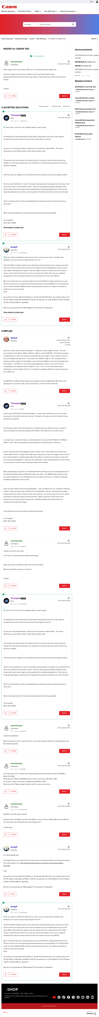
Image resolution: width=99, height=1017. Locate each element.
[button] (76, 493)
